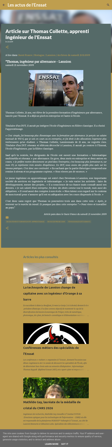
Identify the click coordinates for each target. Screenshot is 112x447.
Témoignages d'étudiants (79, 222)
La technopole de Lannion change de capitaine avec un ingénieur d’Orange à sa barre (52, 293)
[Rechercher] (50, 5)
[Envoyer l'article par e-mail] (7, 218)
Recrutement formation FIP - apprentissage (25, 222)
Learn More (51, 444)
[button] (7, 47)
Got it (64, 444)
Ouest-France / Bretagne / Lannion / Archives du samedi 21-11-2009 (54, 55)
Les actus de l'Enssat (27, 5)
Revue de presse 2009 (56, 222)
